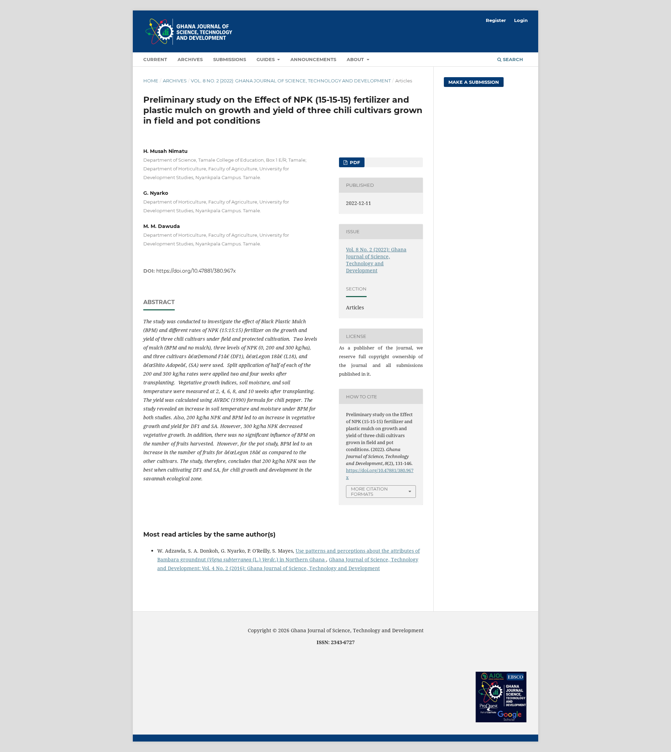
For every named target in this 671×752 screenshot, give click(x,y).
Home (150, 80)
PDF (354, 162)
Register (496, 20)
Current (155, 59)
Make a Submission (473, 82)
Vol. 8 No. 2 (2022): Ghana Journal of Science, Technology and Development (291, 80)
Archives (190, 59)
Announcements (313, 59)
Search (512, 59)
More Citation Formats (369, 491)
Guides (266, 59)
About (356, 59)
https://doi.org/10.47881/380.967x (196, 271)
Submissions (229, 59)
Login (521, 20)
